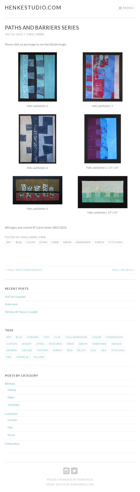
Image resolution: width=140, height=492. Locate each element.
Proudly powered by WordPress (70, 479)
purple (99, 242)
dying (43, 242)
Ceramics (13, 420)
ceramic (33, 337)
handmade (83, 242)
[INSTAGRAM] (73, 471)
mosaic (117, 343)
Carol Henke (35, 34)
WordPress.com (82, 484)
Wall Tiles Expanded (15, 296)
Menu (128, 7)
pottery (42, 350)
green (67, 242)
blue (19, 242)
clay (57, 337)
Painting (12, 389)
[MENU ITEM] (66, 471)
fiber (55, 242)
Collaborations (12, 443)
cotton (11, 343)
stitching (116, 242)
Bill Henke (10, 383)
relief (81, 350)
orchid (27, 350)
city (46, 337)
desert (27, 343)
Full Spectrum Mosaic (24, 270)
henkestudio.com (33, 7)
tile (9, 357)
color (30, 242)
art (9, 242)
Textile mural (11, 304)
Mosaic (11, 434)
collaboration (76, 337)
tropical (22, 357)
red (70, 350)
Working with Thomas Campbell (21, 311)
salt (93, 350)
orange (11, 350)
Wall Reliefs (123, 270)
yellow (39, 357)
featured (55, 343)
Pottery (11, 397)
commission (114, 337)
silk (103, 350)
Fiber (42, 237)
